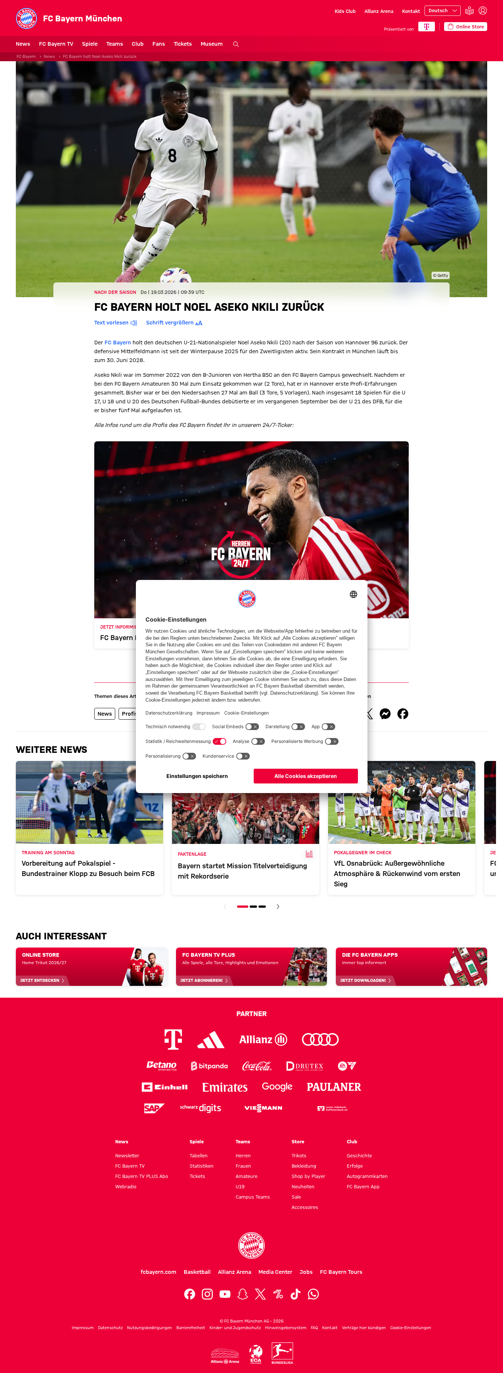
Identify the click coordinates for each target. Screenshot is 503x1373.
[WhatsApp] (313, 1294)
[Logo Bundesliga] (282, 1353)
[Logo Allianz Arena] (225, 1356)
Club (138, 44)
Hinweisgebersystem (285, 1327)
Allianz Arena (379, 11)
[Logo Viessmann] (263, 1108)
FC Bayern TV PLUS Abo (141, 1176)
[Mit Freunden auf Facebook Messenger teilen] (385, 714)
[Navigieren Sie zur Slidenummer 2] (253, 907)
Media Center (275, 1272)
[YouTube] (225, 1294)
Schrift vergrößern (170, 323)
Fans (158, 44)
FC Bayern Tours (341, 1272)
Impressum (83, 1327)
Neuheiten (303, 1186)
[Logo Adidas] (211, 1039)
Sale (296, 1196)
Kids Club (345, 11)
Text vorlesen (111, 323)
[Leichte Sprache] (469, 10)
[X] (260, 1294)
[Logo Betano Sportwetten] (161, 1066)
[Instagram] (207, 1294)
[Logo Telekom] (173, 1039)
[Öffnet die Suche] (236, 44)
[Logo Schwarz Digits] (200, 1108)
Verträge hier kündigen (364, 1327)
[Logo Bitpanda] (209, 1066)
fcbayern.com (158, 1272)
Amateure (246, 1176)
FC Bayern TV (56, 44)
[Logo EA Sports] (347, 1066)
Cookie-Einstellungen (410, 1327)
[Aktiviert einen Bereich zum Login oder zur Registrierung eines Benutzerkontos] (482, 10)
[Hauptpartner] (426, 26)
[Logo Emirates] (224, 1087)
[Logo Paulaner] (334, 1087)
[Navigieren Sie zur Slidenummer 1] (242, 907)
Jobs (306, 1272)
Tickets (183, 44)
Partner (251, 1013)
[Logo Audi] (320, 1039)
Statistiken (202, 1165)
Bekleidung (304, 1165)
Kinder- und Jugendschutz (235, 1327)
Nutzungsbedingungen (149, 1327)
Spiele (90, 44)
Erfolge (355, 1165)
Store (298, 1141)
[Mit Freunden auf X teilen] (367, 714)
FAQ (314, 1327)
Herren (243, 1155)
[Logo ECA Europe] (256, 1354)
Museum (212, 44)
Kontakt (411, 11)
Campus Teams (253, 1196)
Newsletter (127, 1155)
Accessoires (305, 1207)
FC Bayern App (363, 1186)
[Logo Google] (277, 1087)
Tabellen (199, 1155)
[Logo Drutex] (304, 1066)
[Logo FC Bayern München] (251, 1245)
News (23, 44)
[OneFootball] (278, 1294)
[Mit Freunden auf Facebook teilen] (403, 714)
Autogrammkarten (367, 1176)
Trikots (299, 1155)
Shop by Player (308, 1176)
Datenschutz (110, 1327)
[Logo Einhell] (164, 1087)
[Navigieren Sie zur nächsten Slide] (278, 906)
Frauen (243, 1165)
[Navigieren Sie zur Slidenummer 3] (262, 907)
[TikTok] (296, 1294)
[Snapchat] (243, 1294)
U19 (240, 1186)
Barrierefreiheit (190, 1327)
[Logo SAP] (154, 1108)
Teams (114, 44)
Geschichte (359, 1155)
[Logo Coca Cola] (257, 1066)
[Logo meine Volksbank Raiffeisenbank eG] (332, 1108)
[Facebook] (190, 1294)
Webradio (125, 1186)
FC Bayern (26, 56)
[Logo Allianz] (263, 1039)
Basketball (197, 1272)
